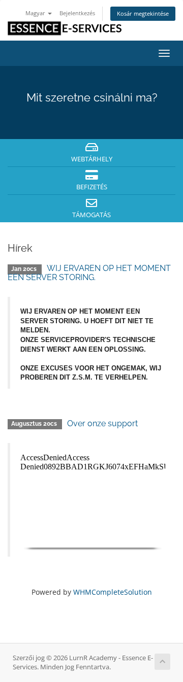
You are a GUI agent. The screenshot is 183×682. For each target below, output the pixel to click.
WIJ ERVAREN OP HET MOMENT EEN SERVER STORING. (89, 272)
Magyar (36, 13)
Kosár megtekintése (143, 13)
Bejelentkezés (77, 13)
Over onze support (102, 423)
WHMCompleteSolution (112, 592)
